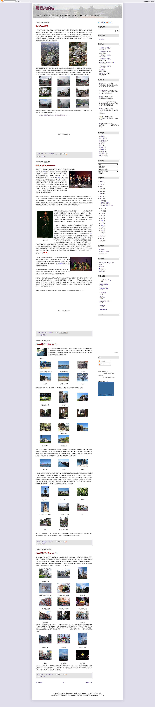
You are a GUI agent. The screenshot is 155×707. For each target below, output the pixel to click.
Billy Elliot (102, 156)
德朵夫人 (102, 297)
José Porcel (79, 211)
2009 (101, 196)
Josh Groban (103, 254)
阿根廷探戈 (46, 171)
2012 (101, 189)
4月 (102, 225)
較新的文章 (39, 682)
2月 (102, 230)
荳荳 (100, 117)
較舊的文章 (89, 682)
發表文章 (102, 361)
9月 (102, 213)
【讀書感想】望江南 (105, 51)
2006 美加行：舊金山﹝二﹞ (47, 553)
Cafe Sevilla (61, 173)
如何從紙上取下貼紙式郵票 (106, 62)
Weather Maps (110, 395)
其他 (100, 143)
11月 (102, 208)
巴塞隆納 (58, 178)
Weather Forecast (102, 395)
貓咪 (100, 145)
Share (101, 22)
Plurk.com (117, 352)
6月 (102, 220)
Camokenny (102, 102)
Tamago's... (102, 269)
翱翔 (100, 264)
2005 (101, 241)
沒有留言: (51, 332)
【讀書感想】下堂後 (105, 59)
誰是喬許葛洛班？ (104, 251)
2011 (101, 191)
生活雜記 (43, 156)
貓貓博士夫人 (103, 309)
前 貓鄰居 (102, 69)
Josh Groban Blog (105, 280)
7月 (102, 218)
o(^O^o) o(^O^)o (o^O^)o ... (107, 262)
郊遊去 (101, 149)
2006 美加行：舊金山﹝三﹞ (47, 344)
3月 (102, 228)
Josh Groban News (105, 301)
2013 (101, 186)
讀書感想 (101, 147)
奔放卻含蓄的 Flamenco (45, 165)
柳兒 (100, 83)
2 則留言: (51, 153)
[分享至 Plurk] (66, 154)
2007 (101, 236)
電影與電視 (102, 153)
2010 (101, 194)
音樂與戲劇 (43, 335)
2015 (101, 181)
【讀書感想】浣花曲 (105, 48)
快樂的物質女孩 (104, 284)
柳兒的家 (101, 249)
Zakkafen (102, 271)
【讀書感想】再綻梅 (105, 55)
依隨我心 (101, 266)
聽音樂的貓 (45, 8)
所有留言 (102, 364)
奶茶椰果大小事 (104, 288)
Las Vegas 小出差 (104, 73)
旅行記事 (43, 544)
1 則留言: (50, 541)
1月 (102, 233)
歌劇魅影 (101, 151)
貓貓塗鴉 (102, 305)
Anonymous (102, 90)
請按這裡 (101, 39)
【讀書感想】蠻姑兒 (105, 66)
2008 (101, 198)
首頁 (64, 682)
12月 (102, 201)
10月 (102, 211)
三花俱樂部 (103, 292)
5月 (102, 223)
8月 (102, 216)
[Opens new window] (50, 65)
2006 (101, 238)
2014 (101, 184)
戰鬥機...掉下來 (42, 26)
